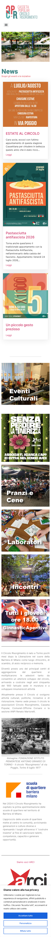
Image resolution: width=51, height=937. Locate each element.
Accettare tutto (25, 915)
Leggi (9, 154)
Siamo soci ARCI (25, 862)
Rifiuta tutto (25, 931)
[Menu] (6, 25)
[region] (25, 911)
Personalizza (25, 923)
